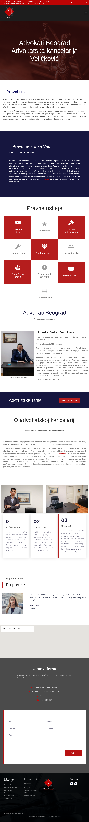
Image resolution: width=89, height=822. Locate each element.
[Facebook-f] (82, 3)
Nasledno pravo (44, 253)
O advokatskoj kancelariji (45, 420)
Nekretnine (44, 230)
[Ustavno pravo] (71, 268)
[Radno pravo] (18, 246)
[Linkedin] (86, 3)
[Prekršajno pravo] (18, 267)
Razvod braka (71, 253)
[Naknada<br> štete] (18, 222)
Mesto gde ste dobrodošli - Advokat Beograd (44, 431)
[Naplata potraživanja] (71, 222)
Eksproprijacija (44, 297)
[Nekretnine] (44, 224)
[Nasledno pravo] (44, 246)
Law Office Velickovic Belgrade (14, 813)
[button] (71, 2)
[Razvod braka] (71, 246)
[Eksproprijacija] (44, 291)
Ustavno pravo (71, 275)
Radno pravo (18, 253)
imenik (45, 179)
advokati (63, 454)
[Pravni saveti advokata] (44, 267)
